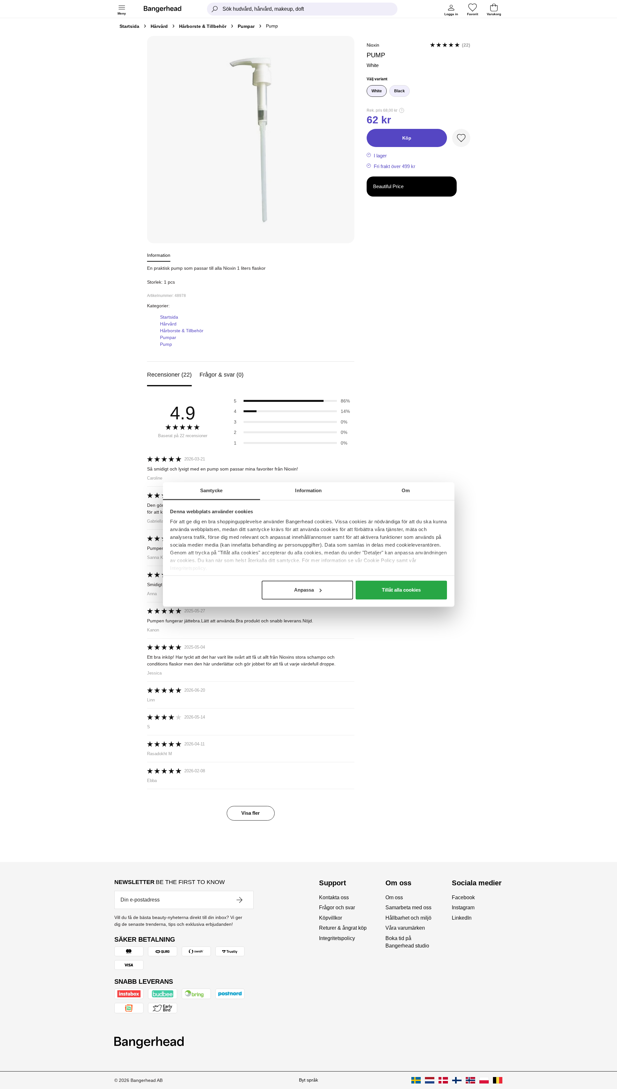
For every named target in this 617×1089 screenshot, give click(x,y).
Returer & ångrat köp (343, 928)
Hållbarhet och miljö (408, 918)
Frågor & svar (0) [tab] (222, 374)
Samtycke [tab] (211, 490)
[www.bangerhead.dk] (443, 1080)
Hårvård (159, 26)
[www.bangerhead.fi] (456, 1080)
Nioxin (373, 45)
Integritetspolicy (337, 938)
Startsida (129, 26)
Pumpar (246, 26)
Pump (166, 344)
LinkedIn (462, 918)
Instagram (463, 907)
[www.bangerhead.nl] (429, 1080)
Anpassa (304, 590)
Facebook (463, 897)
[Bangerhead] (168, 9)
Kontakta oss (334, 897)
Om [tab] (406, 490)
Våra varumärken (405, 928)
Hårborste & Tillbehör (202, 26)
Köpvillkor (330, 918)
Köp (406, 138)
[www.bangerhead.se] (416, 1080)
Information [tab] (308, 490)
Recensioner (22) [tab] (169, 374)
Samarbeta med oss (408, 907)
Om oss (394, 897)
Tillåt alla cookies (401, 590)
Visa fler (250, 813)
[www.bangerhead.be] (497, 1080)
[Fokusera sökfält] (215, 9)
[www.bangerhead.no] (470, 1080)
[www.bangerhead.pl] (484, 1080)
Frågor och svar (337, 907)
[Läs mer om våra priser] (401, 110)
